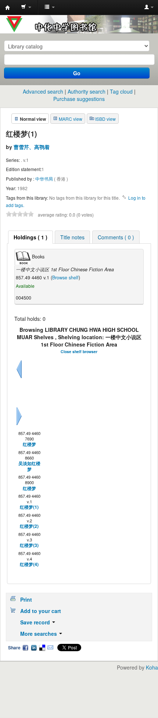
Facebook (25, 647)
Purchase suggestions (79, 98)
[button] (26, 7)
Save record (35, 622)
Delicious (42, 647)
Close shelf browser (79, 351)
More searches (39, 633)
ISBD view (105, 119)
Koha (152, 667)
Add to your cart (40, 610)
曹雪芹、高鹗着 (32, 147)
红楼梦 (29, 444)
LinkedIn (33, 647)
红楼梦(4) (29, 564)
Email (50, 647)
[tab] (30, 237)
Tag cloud (121, 91)
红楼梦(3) (29, 545)
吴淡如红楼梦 (29, 466)
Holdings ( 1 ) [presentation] (30, 237)
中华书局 (44, 178)
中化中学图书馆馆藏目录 (7, 7)
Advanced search (43, 91)
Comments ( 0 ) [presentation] (116, 237)
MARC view (70, 119)
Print (26, 599)
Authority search (86, 91)
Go (76, 73)
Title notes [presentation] (72, 237)
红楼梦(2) (29, 526)
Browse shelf (65, 277)
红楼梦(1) (29, 507)
